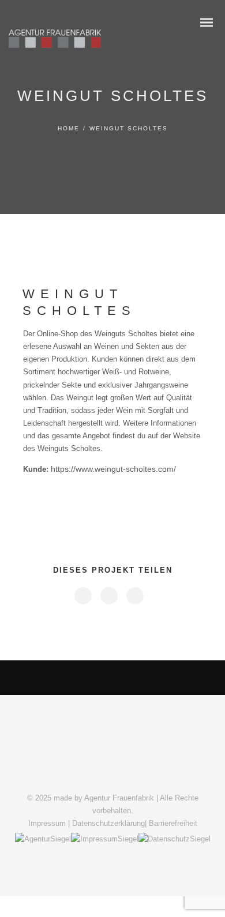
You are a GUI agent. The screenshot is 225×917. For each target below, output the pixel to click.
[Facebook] (82, 778)
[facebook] (82, 595)
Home (69, 128)
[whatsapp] (127, 778)
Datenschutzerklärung (108, 823)
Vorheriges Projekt (57, 677)
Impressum (47, 823)
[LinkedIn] (97, 778)
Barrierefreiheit (173, 823)
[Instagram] (112, 778)
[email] (134, 595)
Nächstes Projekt (164, 677)
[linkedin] (108, 595)
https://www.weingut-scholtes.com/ (113, 468)
